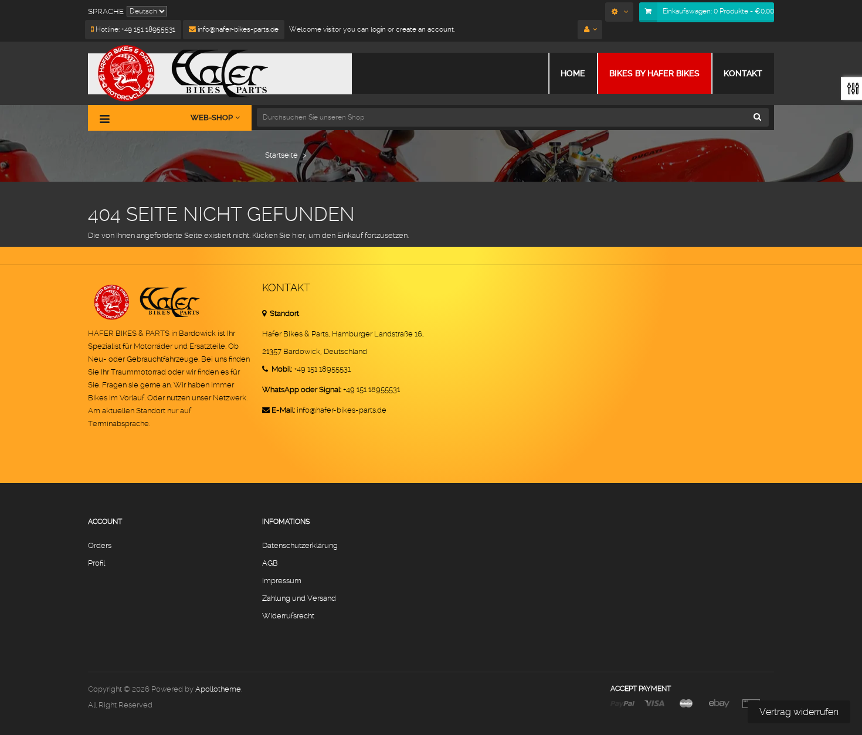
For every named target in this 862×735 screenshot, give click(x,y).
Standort (283, 313)
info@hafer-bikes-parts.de (237, 29)
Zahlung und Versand (299, 598)
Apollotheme (218, 689)
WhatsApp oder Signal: (301, 389)
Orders (99, 545)
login (377, 29)
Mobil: (281, 369)
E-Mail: (283, 410)
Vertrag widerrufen (799, 711)
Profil (96, 563)
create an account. (425, 29)
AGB (270, 563)
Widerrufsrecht (288, 615)
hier (298, 235)
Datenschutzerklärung (300, 545)
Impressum (281, 580)
